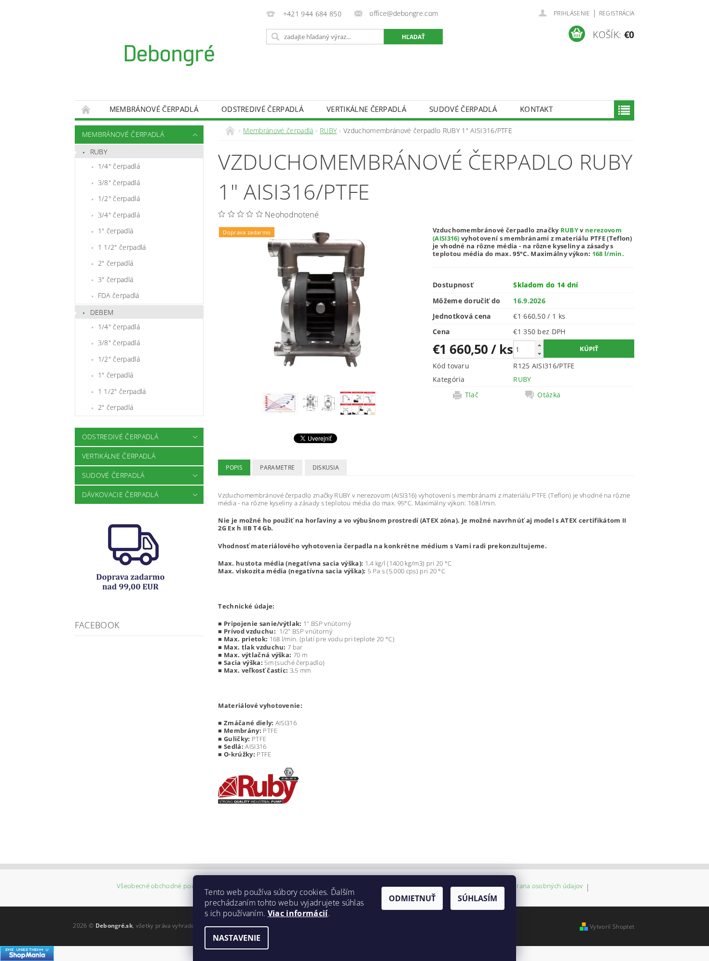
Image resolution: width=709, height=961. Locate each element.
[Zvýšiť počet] (539, 345)
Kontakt (536, 109)
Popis (234, 467)
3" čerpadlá (116, 279)
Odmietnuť (412, 898)
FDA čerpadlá (118, 295)
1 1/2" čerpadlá (122, 247)
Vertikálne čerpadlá (366, 109)
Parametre (277, 467)
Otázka (548, 395)
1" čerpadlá (116, 230)
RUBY (98, 151)
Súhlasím (477, 898)
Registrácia (617, 13)
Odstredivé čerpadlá (262, 109)
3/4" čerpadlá (119, 214)
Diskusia (326, 467)
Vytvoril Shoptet (612, 926)
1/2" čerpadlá (119, 198)
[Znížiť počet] (539, 353)
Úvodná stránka (86, 109)
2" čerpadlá (116, 263)
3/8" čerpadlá (119, 182)
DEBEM (102, 312)
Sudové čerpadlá (463, 109)
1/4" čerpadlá (119, 166)
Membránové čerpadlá (153, 109)
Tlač (471, 395)
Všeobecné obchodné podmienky (166, 886)
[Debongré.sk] (169, 55)
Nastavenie (236, 938)
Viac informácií (298, 913)
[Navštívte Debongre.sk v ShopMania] (27, 952)
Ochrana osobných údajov (543, 886)
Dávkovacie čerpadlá (120, 494)
